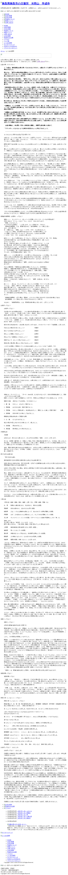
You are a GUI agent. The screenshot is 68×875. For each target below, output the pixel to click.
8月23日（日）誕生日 (24, 818)
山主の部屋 (7, 27)
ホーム (3, 51)
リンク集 (6, 41)
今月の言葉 (7, 29)
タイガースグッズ (9, 44)
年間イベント (8, 32)
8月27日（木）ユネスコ (24, 811)
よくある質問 (8, 43)
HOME (6, 25)
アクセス (6, 39)
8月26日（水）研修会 (24, 813)
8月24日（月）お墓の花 (24, 816)
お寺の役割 (7, 36)
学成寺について (8, 30)
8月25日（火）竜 (22, 814)
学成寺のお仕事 (8, 37)
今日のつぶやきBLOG (10, 46)
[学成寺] (25, 3)
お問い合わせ (8, 34)
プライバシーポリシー (10, 48)
